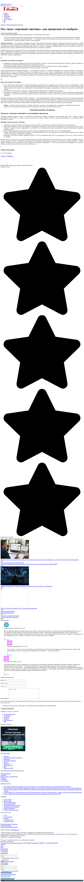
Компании (7, 759)
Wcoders (18, 837)
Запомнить (6, 860)
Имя (2, 680)
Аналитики (7, 16)
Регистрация (4, 853)
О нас (5, 815)
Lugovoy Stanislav (7, 156)
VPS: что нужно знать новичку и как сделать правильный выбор (19, 608)
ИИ (5, 721)
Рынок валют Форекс (10, 802)
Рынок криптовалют (9, 804)
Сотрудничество (8, 820)
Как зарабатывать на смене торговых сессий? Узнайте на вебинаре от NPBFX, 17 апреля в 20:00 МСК (29, 843)
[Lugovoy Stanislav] (4, 164)
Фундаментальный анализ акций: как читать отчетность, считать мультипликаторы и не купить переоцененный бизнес (37, 786)
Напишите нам (15, 830)
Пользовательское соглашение (9, 824)
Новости (6, 14)
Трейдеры (6, 17)
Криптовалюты (8, 720)
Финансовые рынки (9, 714)
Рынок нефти (7, 799)
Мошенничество (8, 768)
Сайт (2, 686)
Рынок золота (8, 801)
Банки (5, 762)
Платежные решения (10, 760)
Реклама (6, 818)
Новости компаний (9, 808)
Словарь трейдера (6, 773)
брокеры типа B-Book (19, 139)
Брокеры (6, 718)
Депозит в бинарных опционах (9, 617)
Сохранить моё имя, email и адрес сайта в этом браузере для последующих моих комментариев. (29, 705)
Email (3, 683)
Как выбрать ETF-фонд (7, 613)
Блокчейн (6, 763)
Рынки (6, 13)
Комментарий (4, 698)
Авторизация (4, 863)
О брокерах (4, 779)
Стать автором (8, 19)
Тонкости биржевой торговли (9, 33)
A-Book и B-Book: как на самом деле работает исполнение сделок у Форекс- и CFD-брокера (26, 586)
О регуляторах (5, 781)
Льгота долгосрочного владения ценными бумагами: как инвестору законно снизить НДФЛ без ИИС (29, 564)
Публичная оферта (6, 825)
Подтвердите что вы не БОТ (10, 858)
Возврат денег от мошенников (9, 776)
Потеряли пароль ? (9, 861)
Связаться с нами (9, 821)
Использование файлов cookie (9, 827)
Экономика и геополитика (11, 807)
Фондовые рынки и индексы (12, 805)
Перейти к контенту (6, 4)
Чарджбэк (3, 775)
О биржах (3, 778)
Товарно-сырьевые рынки (11, 810)
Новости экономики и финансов (13, 757)
